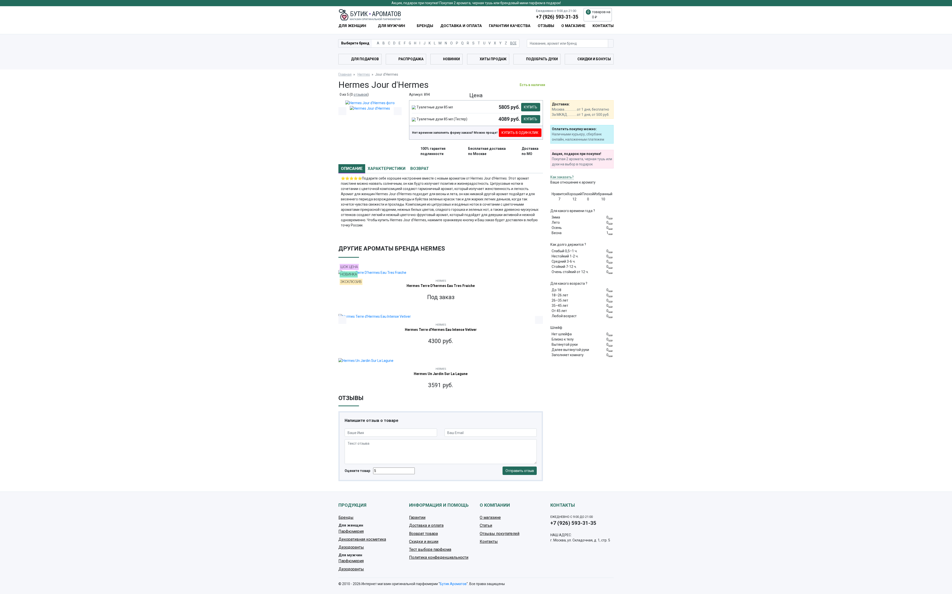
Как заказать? (562, 177)
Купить (530, 107)
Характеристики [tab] (386, 168)
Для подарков (365, 59)
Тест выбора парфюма (430, 549)
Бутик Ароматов (453, 584)
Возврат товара (423, 533)
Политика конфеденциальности (438, 557)
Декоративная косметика (362, 539)
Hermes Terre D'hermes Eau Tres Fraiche (441, 286)
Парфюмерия (351, 531)
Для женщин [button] (352, 26)
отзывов (360, 94)
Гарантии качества (510, 26)
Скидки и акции (423, 541)
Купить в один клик (520, 133)
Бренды (425, 26)
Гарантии (417, 517)
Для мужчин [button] (392, 26)
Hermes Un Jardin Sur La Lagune (441, 374)
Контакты (603, 26)
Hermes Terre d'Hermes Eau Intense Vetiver (441, 330)
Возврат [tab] (419, 168)
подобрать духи (542, 59)
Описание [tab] (352, 168)
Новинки (451, 59)
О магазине (573, 26)
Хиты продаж (493, 59)
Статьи (486, 525)
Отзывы (546, 26)
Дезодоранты (351, 547)
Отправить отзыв (520, 471)
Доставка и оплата (461, 26)
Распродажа (410, 59)
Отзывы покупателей (499, 533)
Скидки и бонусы (594, 59)
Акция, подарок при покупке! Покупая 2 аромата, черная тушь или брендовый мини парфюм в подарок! (476, 3)
